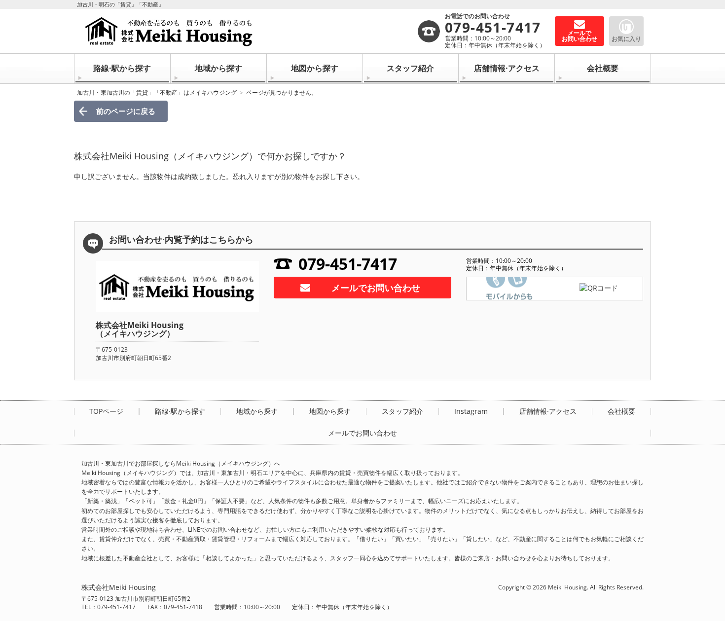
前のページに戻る (125, 111)
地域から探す (218, 68)
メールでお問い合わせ (375, 287)
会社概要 (602, 68)
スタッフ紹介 (410, 68)
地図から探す (314, 68)
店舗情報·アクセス (507, 68)
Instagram (471, 411)
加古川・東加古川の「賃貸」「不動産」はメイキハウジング (157, 92)
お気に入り (626, 39)
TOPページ (106, 411)
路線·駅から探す (122, 68)
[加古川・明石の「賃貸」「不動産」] (249, 31)
